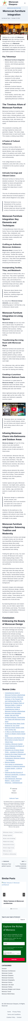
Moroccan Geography (8, 980)
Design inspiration (7, 835)
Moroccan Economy (8, 978)
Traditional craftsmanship (9, 854)
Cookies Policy (11, 1017)
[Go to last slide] (4, 894)
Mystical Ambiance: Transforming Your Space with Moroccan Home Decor (15, 719)
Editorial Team (6, 18)
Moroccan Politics (7, 987)
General (4, 968)
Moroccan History (7, 982)
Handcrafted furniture (8, 844)
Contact (19, 1017)
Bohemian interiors (8, 832)
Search (22, 919)
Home (9, 1011)
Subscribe (14, 959)
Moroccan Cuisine (7, 973)
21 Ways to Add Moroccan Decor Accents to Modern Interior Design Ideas (15, 734)
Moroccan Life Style (8, 984)
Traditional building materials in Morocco (21, 865)
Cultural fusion (18, 832)
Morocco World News (8, 994)
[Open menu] (24, 3)
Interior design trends (8, 847)
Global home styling (8, 841)
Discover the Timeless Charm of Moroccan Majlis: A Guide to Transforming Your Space (14, 705)
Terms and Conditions (14, 1014)
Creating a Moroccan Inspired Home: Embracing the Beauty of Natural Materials (14, 746)
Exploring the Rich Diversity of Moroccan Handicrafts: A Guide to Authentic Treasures (15, 774)
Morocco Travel (6, 991)
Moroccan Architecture (14, 8)
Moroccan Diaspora (7, 975)
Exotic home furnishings (9, 838)
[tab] (12, 908)
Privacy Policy (16, 1011)
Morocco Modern (10, 762)
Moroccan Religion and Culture (11, 989)
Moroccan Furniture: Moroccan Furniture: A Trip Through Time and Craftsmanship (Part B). (14, 699)
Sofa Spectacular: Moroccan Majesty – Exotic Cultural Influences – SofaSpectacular (13, 780)
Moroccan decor (7, 850)
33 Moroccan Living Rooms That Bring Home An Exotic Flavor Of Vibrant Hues (14, 740)
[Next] (24, 894)
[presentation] (14, 890)
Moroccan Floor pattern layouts (6, 864)
